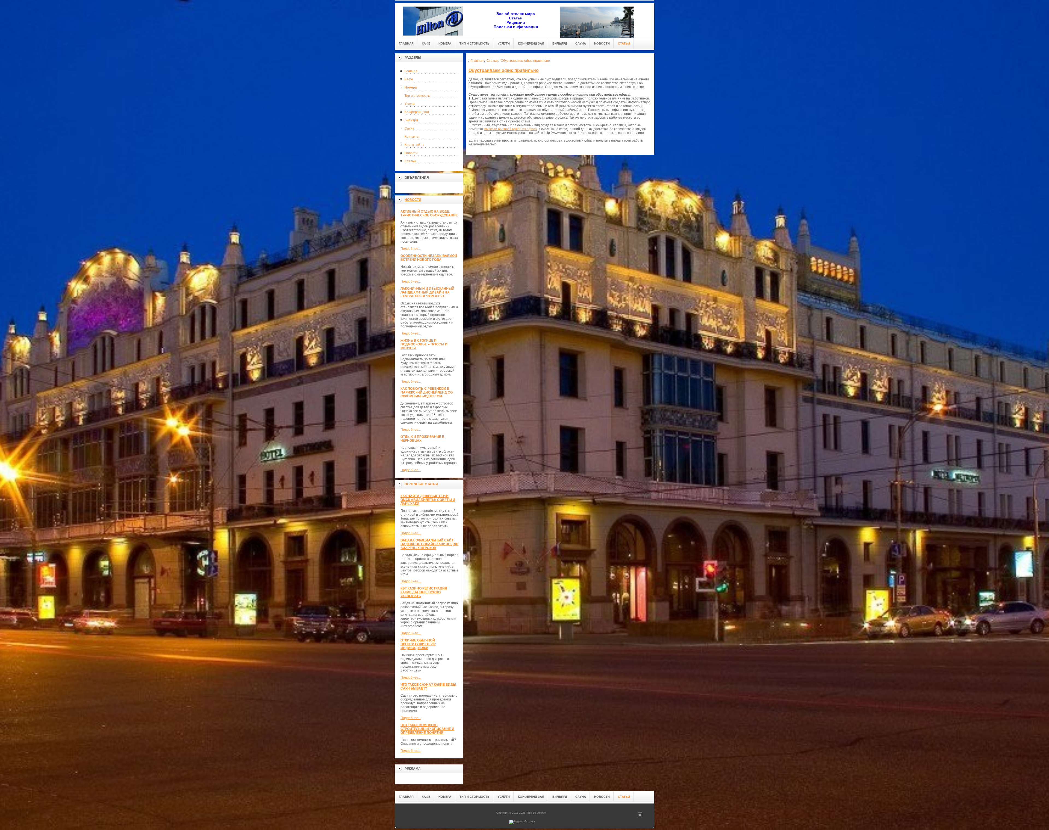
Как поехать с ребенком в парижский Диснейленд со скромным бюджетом (426, 392)
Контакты (412, 137)
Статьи (410, 161)
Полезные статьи (421, 484)
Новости (411, 153)
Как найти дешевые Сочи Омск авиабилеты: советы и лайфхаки (427, 500)
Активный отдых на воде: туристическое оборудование (429, 213)
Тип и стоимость (417, 96)
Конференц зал (417, 112)
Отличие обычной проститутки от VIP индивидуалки (418, 644)
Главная (411, 71)
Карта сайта (414, 145)
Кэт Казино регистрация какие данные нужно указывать (423, 592)
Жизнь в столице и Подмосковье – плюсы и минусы (423, 344)
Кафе (409, 79)
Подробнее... (410, 249)
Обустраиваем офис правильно (503, 70)
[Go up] (640, 815)
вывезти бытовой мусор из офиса (510, 129)
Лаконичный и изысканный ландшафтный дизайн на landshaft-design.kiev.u (427, 292)
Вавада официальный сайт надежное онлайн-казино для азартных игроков (429, 544)
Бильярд (411, 120)
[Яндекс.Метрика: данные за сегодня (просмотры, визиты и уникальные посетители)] (522, 822)
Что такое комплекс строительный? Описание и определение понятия (427, 729)
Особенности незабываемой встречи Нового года (428, 258)
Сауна (409, 128)
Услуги (410, 104)
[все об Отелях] (433, 19)
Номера (411, 87)
